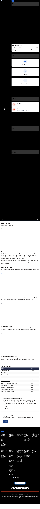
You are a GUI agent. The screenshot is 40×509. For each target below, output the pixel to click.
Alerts (13, 15)
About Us (14, 156)
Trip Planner (15, 9)
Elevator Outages (16, 31)
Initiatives (14, 184)
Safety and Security (17, 114)
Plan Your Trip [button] (3, 433)
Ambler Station (4, 372)
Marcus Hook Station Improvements (7, 387)
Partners (14, 173)
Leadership (14, 165)
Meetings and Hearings (17, 168)
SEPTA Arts (14, 180)
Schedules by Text (16, 34)
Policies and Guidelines (17, 172)
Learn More (5, 408)
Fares (13, 36)
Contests (14, 147)
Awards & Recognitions (17, 161)
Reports (14, 197)
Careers (13, 163)
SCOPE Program (16, 120)
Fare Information (16, 38)
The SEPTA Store (16, 177)
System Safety (15, 195)
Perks (13, 42)
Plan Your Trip (16, 7)
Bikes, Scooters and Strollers (19, 23)
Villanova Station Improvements (7, 389)
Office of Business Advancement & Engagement (20, 203)
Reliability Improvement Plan (18, 258)
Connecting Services (17, 25)
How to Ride (15, 92)
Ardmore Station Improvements (7, 374)
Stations (14, 18)
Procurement (15, 200)
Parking (13, 22)
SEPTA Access (15, 32)
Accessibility (15, 29)
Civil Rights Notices (16, 179)
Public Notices (15, 138)
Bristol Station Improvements (6, 376)
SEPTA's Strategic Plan (17, 188)
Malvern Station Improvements (7, 385)
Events (2, 452)
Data (13, 211)
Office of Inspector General (18, 170)
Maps (13, 16)
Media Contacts (15, 139)
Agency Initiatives (17, 182)
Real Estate (14, 209)
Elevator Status (11, 435)
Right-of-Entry (15, 206)
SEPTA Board (15, 166)
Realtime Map (15, 13)
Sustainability (15, 190)
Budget (13, 159)
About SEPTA (15, 158)
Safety (14, 99)
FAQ (13, 93)
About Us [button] (10, 450)
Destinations (15, 20)
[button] (20, 483)
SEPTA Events (15, 143)
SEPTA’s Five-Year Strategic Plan (10, 400)
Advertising (14, 207)
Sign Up (5, 421)
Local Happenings (16, 145)
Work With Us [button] (26, 450)
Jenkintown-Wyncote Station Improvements (9, 383)
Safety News (15, 123)
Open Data (14, 213)
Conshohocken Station (5, 381)
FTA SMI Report (15, 121)
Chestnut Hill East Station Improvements (8, 379)
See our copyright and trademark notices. (26, 496)
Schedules (14, 11)
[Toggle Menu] (13, 1)
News (13, 132)
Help (13, 88)
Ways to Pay (15, 40)
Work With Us (16, 199)
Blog (13, 136)
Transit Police (15, 116)
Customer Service (16, 90)
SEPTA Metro (15, 186)
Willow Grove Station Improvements (7, 391)
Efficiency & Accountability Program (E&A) (19, 459)
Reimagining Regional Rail (6, 370)
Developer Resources (17, 215)
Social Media (15, 175)
